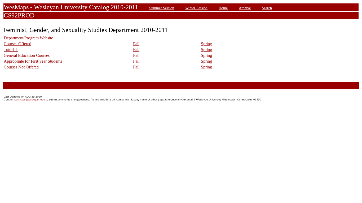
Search (267, 8)
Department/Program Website (28, 38)
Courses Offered (17, 43)
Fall (136, 43)
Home (223, 8)
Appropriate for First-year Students (33, 61)
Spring (206, 43)
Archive (245, 8)
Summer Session (161, 8)
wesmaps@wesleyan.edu (30, 99)
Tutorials (11, 49)
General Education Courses (27, 55)
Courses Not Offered (21, 67)
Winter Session (196, 8)
